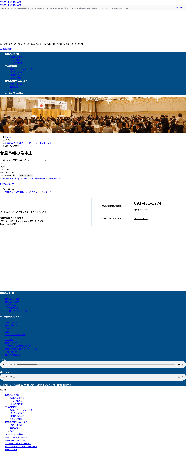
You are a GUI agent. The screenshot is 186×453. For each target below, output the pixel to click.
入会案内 (9, 339)
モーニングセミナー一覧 (16, 310)
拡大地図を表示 (7, 183)
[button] (160, 218)
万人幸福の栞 (16, 59)
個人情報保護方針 (13, 354)
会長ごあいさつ (12, 322)
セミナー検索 (6, 1)
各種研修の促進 (17, 75)
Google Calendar (21, 178)
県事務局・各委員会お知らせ (18, 345)
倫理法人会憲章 (17, 56)
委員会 (8, 328)
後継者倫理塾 (16, 78)
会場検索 (17, 1)
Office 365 (44, 178)
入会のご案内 (6, 48)
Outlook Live (55, 178)
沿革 (12, 90)
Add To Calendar (26, 176)
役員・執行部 (16, 84)
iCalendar (34, 178)
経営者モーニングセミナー (22, 69)
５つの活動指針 (17, 62)
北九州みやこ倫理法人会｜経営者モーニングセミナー (29, 191)
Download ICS (6, 178)
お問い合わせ (180, 7)
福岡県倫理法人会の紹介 (16, 422)
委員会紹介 (15, 87)
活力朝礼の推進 (17, 72)
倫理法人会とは (12, 298)
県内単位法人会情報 (14, 434)
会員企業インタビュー (15, 334)
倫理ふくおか (11, 342)
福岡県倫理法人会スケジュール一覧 (21, 348)
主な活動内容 (11, 406)
